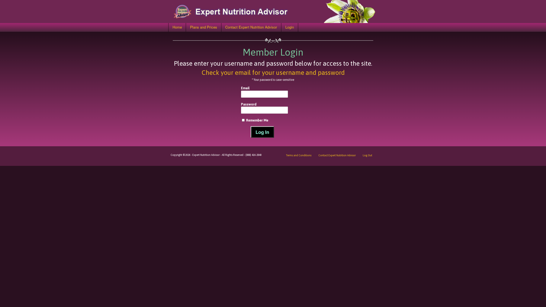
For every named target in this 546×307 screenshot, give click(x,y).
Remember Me (256, 120)
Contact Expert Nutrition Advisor (251, 27)
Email (245, 88)
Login (289, 27)
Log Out (367, 155)
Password (248, 104)
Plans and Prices (203, 27)
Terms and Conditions (298, 155)
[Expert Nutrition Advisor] (273, 11)
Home (177, 27)
